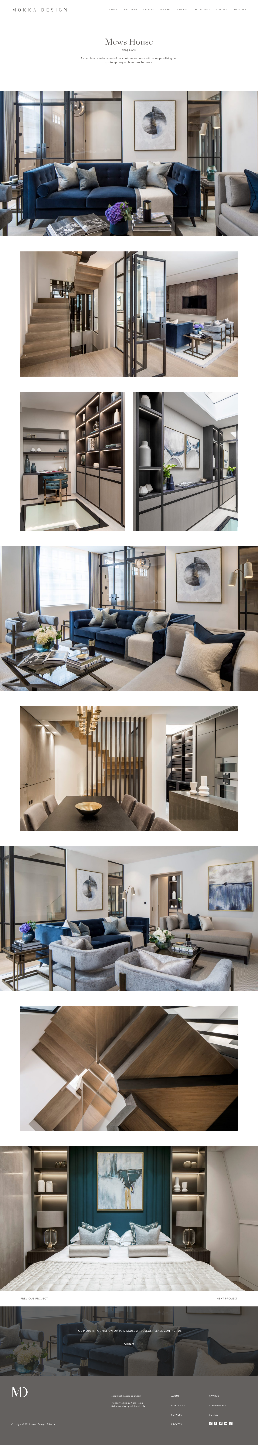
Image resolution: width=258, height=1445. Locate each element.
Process (165, 10)
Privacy (51, 1424)
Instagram (240, 10)
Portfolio (130, 10)
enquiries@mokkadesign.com (126, 1396)
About (113, 10)
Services (148, 10)
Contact (221, 10)
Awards (182, 10)
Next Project (227, 1299)
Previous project (34, 1299)
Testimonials (201, 10)
